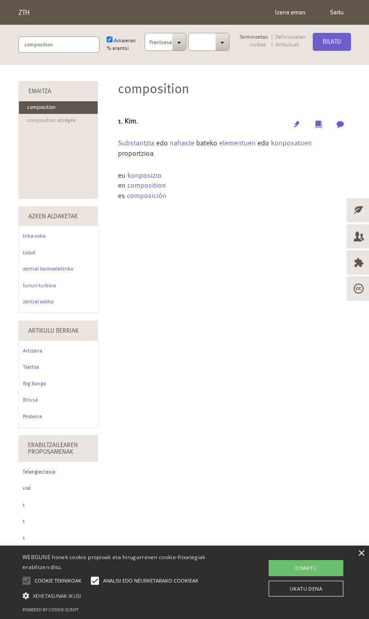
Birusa (30, 400)
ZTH (24, 12)
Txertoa (31, 367)
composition (146, 185)
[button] (127, 595)
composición (146, 195)
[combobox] (165, 44)
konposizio (144, 175)
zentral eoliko (38, 301)
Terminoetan (253, 37)
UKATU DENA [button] (306, 588)
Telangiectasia (38, 472)
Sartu (337, 12)
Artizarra (32, 351)
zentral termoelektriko (48, 269)
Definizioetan (290, 37)
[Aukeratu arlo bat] (209, 42)
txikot (29, 252)
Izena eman (290, 12)
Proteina (32, 416)
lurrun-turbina (39, 285)
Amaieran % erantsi (121, 44)
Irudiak (258, 45)
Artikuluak (287, 45)
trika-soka (34, 236)
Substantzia (136, 143)
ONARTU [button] (305, 568)
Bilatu (332, 41)
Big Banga (34, 383)
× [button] (361, 553)
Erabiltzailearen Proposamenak (53, 448)
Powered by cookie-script (50, 610)
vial (26, 488)
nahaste (182, 143)
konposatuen (291, 143)
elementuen (237, 143)
